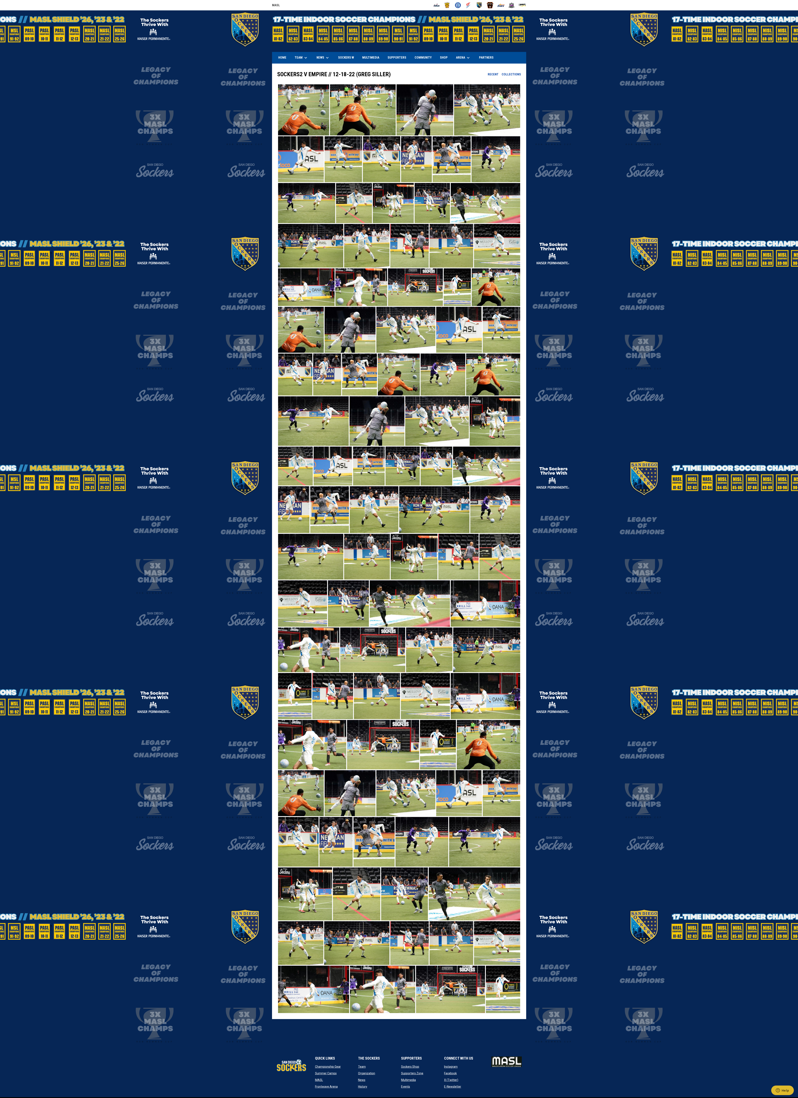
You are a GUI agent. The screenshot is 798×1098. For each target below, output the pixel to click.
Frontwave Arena (326, 1086)
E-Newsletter (452, 1086)
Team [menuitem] (301, 57)
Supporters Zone (412, 1073)
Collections (511, 74)
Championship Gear (328, 1066)
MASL (276, 5)
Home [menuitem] (282, 57)
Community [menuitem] (423, 57)
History (362, 1086)
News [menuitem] (323, 57)
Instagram (451, 1066)
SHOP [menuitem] (445, 57)
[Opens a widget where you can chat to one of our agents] (782, 1091)
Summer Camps (326, 1073)
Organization (366, 1073)
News (361, 1080)
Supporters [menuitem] (397, 57)
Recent (493, 74)
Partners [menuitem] (486, 57)
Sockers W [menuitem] (346, 57)
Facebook (450, 1073)
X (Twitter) (451, 1080)
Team (362, 1066)
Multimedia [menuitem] (370, 57)
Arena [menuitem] (465, 57)
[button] (303, 110)
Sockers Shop (410, 1066)
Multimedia (408, 1080)
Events (405, 1086)
